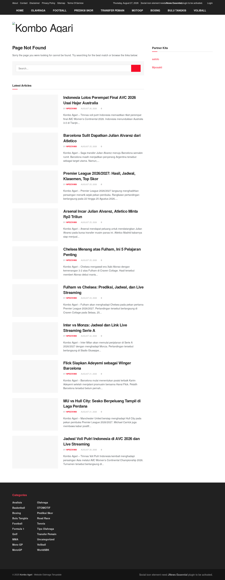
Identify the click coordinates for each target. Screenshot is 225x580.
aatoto (155, 59)
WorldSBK (43, 550)
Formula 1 (18, 528)
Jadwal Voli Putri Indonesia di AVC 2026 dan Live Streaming (101, 441)
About (15, 2)
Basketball (18, 507)
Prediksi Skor (83, 10)
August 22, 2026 (88, 335)
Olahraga (38, 10)
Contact (23, 2)
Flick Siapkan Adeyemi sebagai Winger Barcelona (97, 365)
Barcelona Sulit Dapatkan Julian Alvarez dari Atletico (102, 137)
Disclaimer (35, 2)
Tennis (41, 523)
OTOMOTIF (43, 507)
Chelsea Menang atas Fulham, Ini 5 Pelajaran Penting (102, 251)
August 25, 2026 (88, 146)
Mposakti (157, 67)
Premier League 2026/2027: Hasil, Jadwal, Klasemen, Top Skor (99, 175)
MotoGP (137, 10)
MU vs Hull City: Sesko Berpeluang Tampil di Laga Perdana (101, 403)
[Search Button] (136, 68)
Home (20, 10)
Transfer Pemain (112, 10)
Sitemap (61, 2)
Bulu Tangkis (177, 10)
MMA (15, 539)
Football (60, 10)
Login (210, 2)
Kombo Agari (26, 574)
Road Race (43, 518)
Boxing (155, 10)
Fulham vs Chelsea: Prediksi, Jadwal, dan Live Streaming (103, 289)
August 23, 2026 (88, 297)
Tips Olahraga (45, 528)
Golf (14, 534)
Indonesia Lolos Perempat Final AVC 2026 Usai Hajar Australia (99, 100)
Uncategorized (45, 539)
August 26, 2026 (88, 108)
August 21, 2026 (88, 373)
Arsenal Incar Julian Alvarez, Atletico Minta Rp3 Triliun (100, 213)
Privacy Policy (48, 2)
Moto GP (17, 544)
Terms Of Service (75, 2)
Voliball (200, 10)
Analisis (17, 502)
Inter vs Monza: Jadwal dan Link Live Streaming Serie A (95, 327)
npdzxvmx (71, 108)
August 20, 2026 (88, 449)
